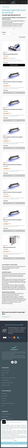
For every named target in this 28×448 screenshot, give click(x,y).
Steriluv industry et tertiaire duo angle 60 (12, 219)
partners (7, 425)
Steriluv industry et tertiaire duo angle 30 (12, 164)
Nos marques (6, 6)
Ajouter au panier (14, 65)
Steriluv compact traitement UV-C (10, 54)
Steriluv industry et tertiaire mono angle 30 (12, 81)
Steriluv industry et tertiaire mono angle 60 (12, 137)
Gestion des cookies (6, 385)
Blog (3, 375)
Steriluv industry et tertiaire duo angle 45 (12, 192)
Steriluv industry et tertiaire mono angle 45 (12, 109)
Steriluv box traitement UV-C (9, 247)
